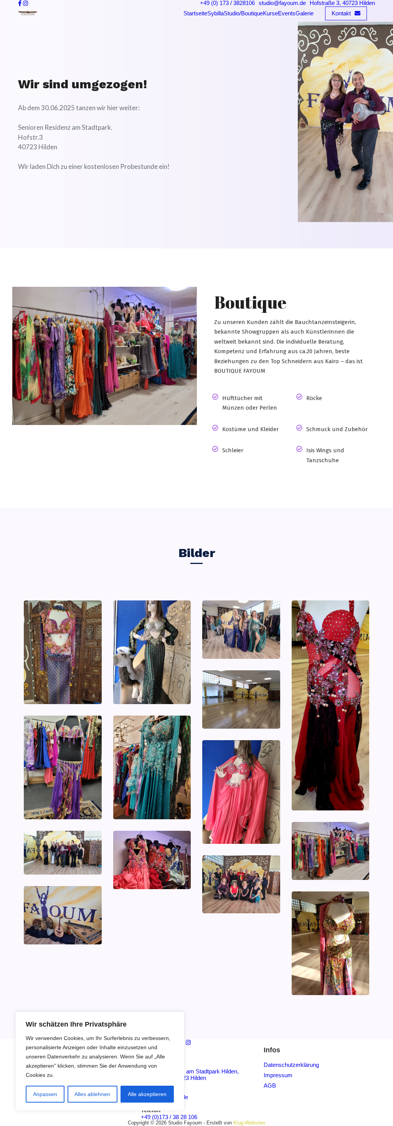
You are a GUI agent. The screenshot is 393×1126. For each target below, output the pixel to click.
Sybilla (215, 13)
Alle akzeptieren (147, 1094)
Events (287, 13)
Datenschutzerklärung (291, 1065)
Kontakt (341, 13)
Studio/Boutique (243, 13)
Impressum (278, 1075)
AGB (270, 1085)
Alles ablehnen (92, 1094)
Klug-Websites (249, 1123)
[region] (99, 1061)
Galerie (305, 13)
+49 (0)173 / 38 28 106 (169, 1117)
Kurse (270, 13)
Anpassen (45, 1094)
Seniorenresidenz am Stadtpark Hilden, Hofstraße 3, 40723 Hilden (190, 1074)
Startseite (195, 13)
